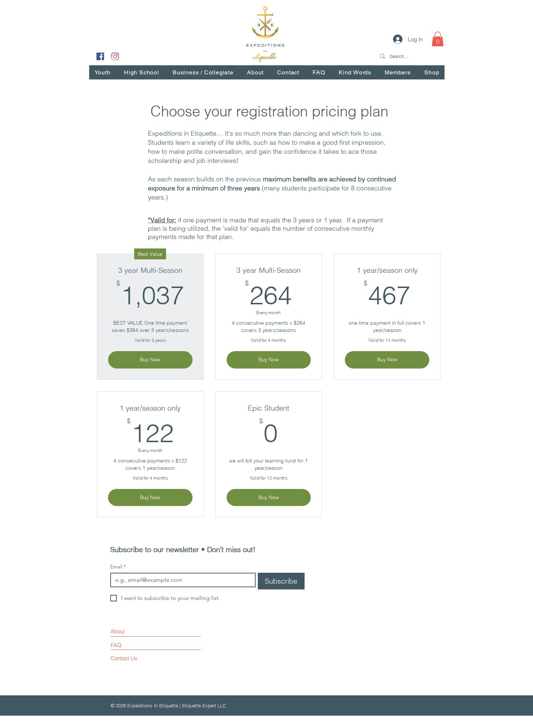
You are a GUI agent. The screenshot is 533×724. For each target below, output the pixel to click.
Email (118, 567)
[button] (437, 39)
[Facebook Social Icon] (100, 56)
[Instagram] (115, 56)
